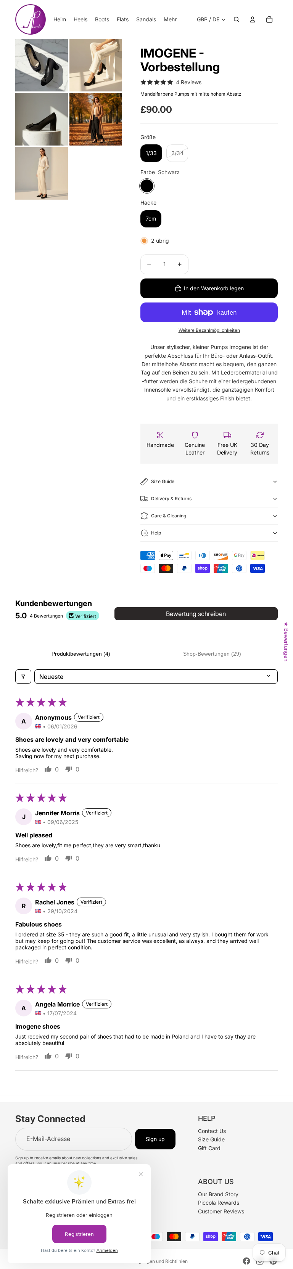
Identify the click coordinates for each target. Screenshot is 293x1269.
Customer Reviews (221, 1211)
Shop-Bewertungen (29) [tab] (212, 654)
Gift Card (209, 1147)
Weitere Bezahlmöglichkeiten (209, 330)
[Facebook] (246, 1261)
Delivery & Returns (171, 498)
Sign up (155, 1138)
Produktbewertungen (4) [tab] (81, 654)
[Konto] (252, 19)
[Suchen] (236, 19)
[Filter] (23, 676)
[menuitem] (170, 19)
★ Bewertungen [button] (286, 641)
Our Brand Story (218, 1194)
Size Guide (162, 481)
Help (156, 533)
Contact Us (212, 1130)
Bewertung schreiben (196, 614)
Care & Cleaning (168, 515)
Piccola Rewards (218, 1202)
